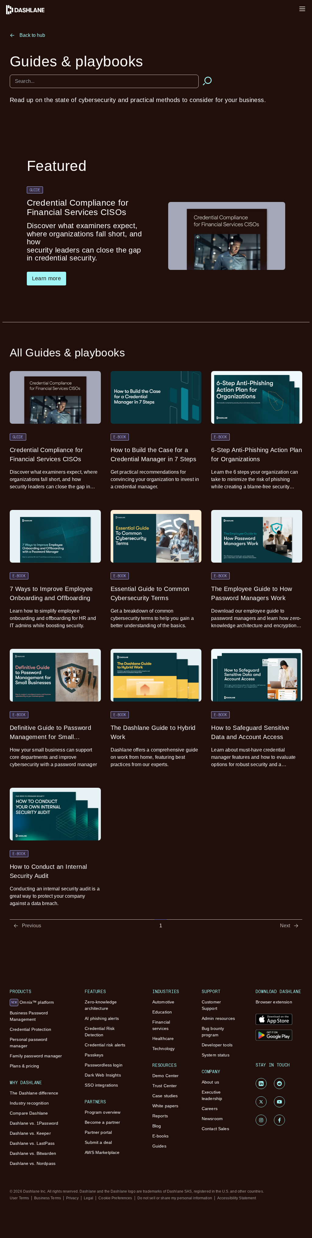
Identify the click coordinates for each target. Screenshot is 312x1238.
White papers (165, 1105)
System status (215, 1054)
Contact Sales (215, 1128)
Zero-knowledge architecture (101, 1005)
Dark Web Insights (103, 1075)
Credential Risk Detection (100, 1031)
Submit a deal (98, 1142)
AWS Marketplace (102, 1152)
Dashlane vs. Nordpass (32, 1163)
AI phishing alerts (102, 1018)
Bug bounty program (213, 1031)
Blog (156, 1125)
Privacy (72, 1198)
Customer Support (211, 1005)
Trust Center (164, 1085)
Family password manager (36, 1055)
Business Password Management (29, 1016)
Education (162, 1012)
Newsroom (212, 1118)
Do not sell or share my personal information (174, 1198)
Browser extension (274, 1001)
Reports (160, 1115)
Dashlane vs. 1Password (34, 1123)
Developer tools (217, 1044)
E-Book (119, 437)
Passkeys (94, 1054)
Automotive (163, 1001)
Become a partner (102, 1122)
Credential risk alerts (105, 1044)
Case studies (165, 1095)
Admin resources (218, 1018)
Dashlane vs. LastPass (32, 1143)
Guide (35, 190)
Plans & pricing (24, 1065)
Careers (210, 1108)
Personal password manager (28, 1042)
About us (210, 1082)
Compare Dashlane (29, 1113)
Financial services (161, 1025)
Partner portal (98, 1132)
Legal (89, 1198)
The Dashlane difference (34, 1093)
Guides (159, 1146)
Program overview (102, 1112)
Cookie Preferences (115, 1198)
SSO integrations (101, 1085)
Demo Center (165, 1075)
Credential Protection (30, 1029)
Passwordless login (103, 1065)
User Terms (19, 1198)
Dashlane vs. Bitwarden (33, 1153)
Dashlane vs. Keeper (30, 1133)
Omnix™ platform (32, 1002)
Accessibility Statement (236, 1198)
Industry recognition (29, 1103)
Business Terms (47, 1198)
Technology (163, 1048)
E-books (160, 1136)
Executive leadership (212, 1095)
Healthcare (163, 1038)
